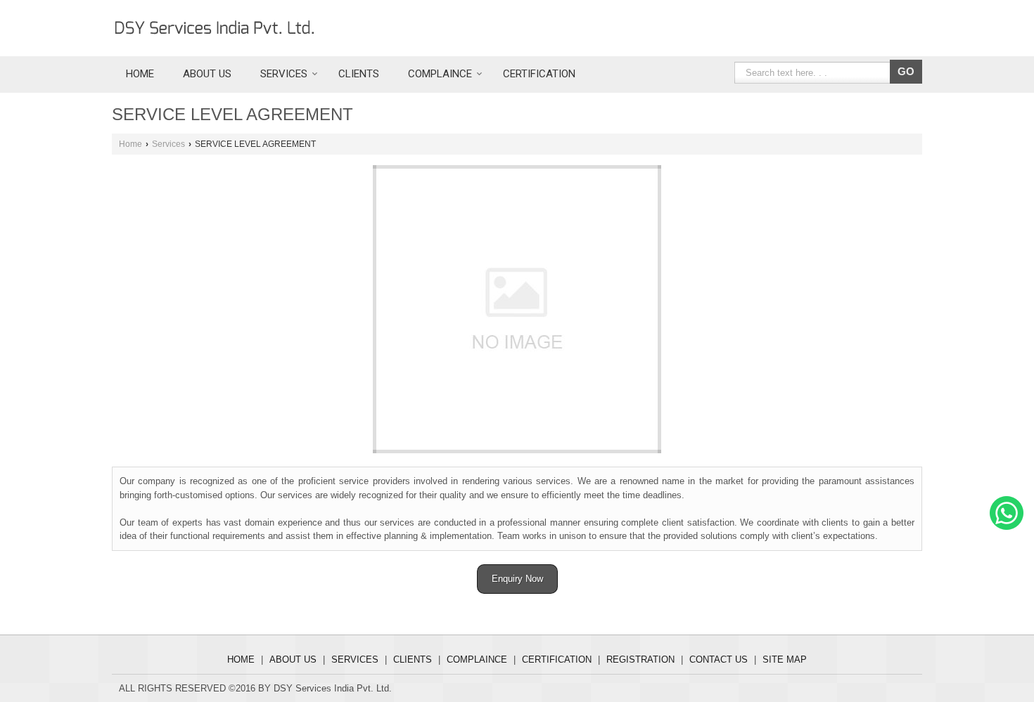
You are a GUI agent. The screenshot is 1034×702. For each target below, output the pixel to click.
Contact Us (718, 659)
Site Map (784, 659)
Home (140, 73)
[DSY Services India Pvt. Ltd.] (215, 28)
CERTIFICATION (539, 73)
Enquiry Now (517, 578)
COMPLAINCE (440, 73)
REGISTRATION (640, 659)
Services (283, 73)
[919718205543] (1006, 526)
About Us (207, 73)
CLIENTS (358, 73)
